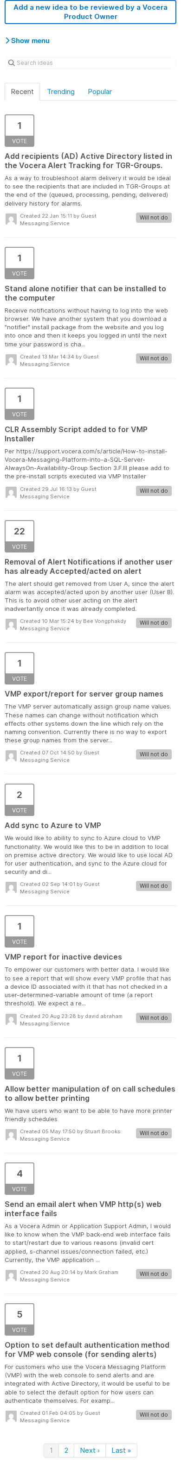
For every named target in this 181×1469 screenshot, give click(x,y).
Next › (90, 1450)
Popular (100, 91)
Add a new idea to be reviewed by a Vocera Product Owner (90, 12)
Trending (61, 91)
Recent (22, 91)
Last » (121, 1450)
